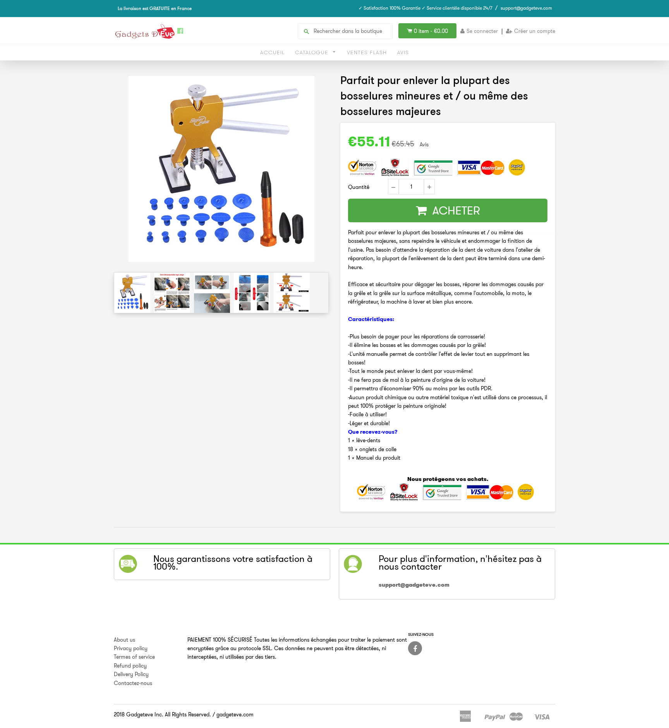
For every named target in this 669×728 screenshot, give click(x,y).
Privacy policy (131, 648)
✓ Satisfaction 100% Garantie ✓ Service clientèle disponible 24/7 (425, 8)
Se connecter (482, 30)
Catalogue (312, 52)
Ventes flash (367, 52)
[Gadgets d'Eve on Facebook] (415, 648)
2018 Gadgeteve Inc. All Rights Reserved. (162, 714)
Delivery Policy (131, 674)
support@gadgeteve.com (526, 8)
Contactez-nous (133, 683)
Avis (403, 52)
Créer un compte (534, 30)
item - (431, 30)
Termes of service (134, 656)
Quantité (358, 187)
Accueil (272, 52)
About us (124, 639)
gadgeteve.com (235, 714)
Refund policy (130, 665)
